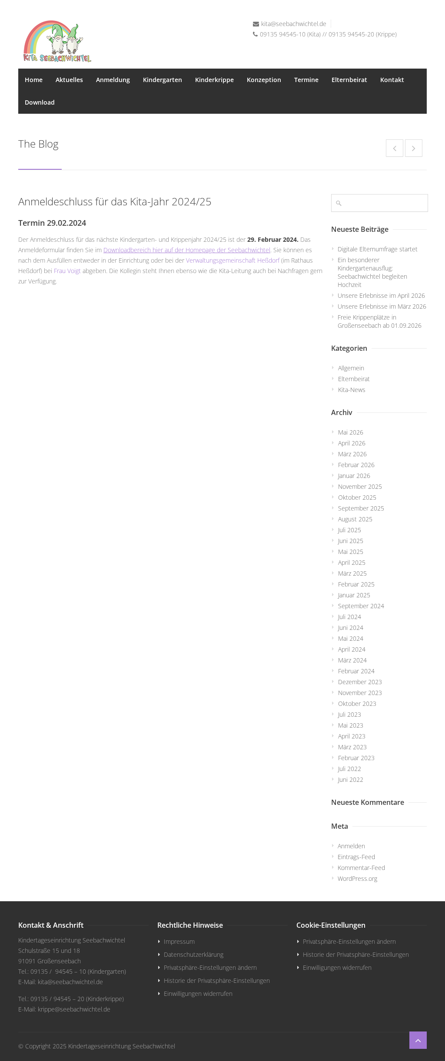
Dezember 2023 (360, 682)
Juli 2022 (349, 768)
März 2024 (352, 660)
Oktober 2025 (357, 497)
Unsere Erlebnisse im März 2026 (382, 306)
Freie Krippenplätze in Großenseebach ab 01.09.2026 (380, 321)
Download (40, 102)
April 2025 (351, 562)
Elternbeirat (349, 80)
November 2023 (360, 693)
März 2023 (352, 747)
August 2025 (355, 519)
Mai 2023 (350, 725)
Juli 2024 (349, 617)
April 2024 (351, 649)
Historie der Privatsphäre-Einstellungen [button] (217, 980)
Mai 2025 (350, 551)
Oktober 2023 (357, 703)
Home (34, 80)
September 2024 (361, 606)
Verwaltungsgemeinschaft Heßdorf (232, 260)
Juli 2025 (349, 530)
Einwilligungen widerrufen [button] (198, 993)
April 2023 (351, 736)
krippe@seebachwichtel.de (74, 1009)
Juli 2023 (349, 714)
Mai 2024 (350, 638)
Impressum (179, 941)
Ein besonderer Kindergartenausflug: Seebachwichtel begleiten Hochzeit (372, 272)
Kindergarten (162, 80)
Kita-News (351, 390)
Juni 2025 (350, 541)
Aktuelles (69, 80)
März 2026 (352, 454)
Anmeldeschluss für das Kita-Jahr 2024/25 (115, 201)
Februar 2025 (356, 584)
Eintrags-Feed (356, 857)
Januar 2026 (354, 475)
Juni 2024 (350, 627)
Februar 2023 (356, 758)
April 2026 (351, 443)
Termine (306, 80)
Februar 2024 (356, 671)
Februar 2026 (356, 465)
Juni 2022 (350, 779)
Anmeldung (113, 80)
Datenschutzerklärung (193, 954)
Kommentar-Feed (361, 867)
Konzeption (264, 80)
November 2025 (360, 486)
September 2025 (361, 508)
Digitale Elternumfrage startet (378, 249)
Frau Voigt (67, 271)
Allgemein (351, 368)
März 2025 (352, 573)
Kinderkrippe (214, 80)
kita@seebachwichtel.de (293, 24)
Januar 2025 (354, 595)
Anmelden (351, 846)
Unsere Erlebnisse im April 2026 (381, 295)
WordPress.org (357, 878)
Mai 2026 (350, 432)
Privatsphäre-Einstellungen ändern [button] (210, 967)
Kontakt (392, 80)
